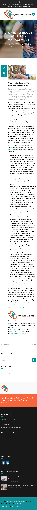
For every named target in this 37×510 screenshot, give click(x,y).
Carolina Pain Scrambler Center (15, 501)
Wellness (10, 99)
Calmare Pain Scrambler (22, 91)
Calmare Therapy (23, 93)
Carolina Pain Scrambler (16, 88)
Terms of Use (5, 506)
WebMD (22, 308)
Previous (6, 344)
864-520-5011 (29, 4)
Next (32, 344)
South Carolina (29, 97)
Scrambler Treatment (18, 97)
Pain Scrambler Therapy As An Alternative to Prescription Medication (21, 486)
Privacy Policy (16, 506)
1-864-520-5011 (6, 424)
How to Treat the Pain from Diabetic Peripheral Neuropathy (19, 478)
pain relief (23, 192)
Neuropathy (14, 96)
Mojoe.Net (18, 503)
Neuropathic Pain (26, 89)
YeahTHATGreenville (19, 99)
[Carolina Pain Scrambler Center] (18, 14)
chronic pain (11, 149)
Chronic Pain (17, 89)
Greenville (24, 94)
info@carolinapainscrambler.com (20, 6)
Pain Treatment (22, 96)
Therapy (10, 91)
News (33, 89)
